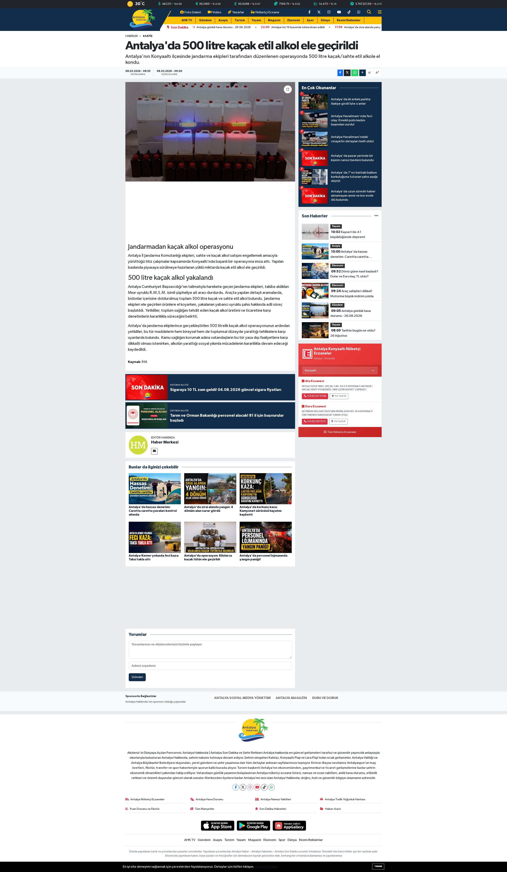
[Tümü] (376, 216)
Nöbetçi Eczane (267, 12)
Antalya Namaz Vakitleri (276, 799)
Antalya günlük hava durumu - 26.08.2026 (350, 313)
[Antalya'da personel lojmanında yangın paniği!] (266, 537)
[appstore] (217, 825)
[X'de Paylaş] (347, 73)
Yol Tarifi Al (340, 396)
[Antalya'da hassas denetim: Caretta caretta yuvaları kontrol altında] (155, 488)
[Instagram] (250, 787)
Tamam (378, 866)
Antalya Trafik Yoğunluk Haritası (345, 799)
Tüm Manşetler (204, 808)
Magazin (274, 20)
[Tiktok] (264, 787)
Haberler (131, 36)
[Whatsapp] (271, 787)
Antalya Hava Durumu (209, 799)
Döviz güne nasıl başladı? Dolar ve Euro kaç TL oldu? (354, 274)
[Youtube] (257, 787)
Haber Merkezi (164, 442)
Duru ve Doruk (325, 698)
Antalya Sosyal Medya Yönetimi (242, 698)
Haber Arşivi (333, 808)
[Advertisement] (210, 212)
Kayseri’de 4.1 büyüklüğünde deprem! (347, 234)
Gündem (205, 20)
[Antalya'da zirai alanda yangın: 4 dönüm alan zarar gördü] (210, 488)
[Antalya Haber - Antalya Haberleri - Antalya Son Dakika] (142, 19)
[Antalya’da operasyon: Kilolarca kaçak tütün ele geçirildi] (210, 537)
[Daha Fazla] (362, 73)
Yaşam (256, 20)
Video (216, 12)
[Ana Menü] (378, 12)
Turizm (240, 20)
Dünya (325, 20)
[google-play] (253, 825)
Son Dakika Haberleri (272, 808)
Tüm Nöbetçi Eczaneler (341, 432)
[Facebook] (236, 787)
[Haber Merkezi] (138, 445)
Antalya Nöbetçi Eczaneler (147, 799)
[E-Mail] (154, 451)
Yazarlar (238, 12)
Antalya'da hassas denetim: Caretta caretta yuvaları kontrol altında (153, 510)
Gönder (137, 677)
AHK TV (187, 20)
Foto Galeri (192, 12)
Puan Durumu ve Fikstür (145, 808)
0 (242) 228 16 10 (316, 421)
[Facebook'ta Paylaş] (340, 73)
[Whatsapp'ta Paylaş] (354, 73)
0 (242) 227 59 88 (316, 396)
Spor (310, 20)
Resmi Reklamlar (349, 20)
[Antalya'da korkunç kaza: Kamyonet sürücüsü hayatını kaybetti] (266, 488)
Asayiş (223, 20)
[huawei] (289, 825)
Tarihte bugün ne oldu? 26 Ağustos (352, 333)
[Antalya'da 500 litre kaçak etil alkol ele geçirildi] (210, 131)
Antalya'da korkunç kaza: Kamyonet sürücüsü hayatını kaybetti (260, 510)
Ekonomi (293, 20)
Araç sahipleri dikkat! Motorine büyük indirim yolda (352, 293)
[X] (243, 787)
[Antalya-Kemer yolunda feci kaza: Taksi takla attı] (155, 537)
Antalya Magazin (291, 698)
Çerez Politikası (266, 866)
